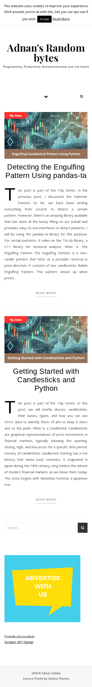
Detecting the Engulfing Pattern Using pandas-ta (46, 171)
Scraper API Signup (18, 642)
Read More (46, 293)
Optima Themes (58, 678)
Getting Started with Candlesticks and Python (46, 379)
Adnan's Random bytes (46, 52)
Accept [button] (44, 19)
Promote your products (19, 636)
